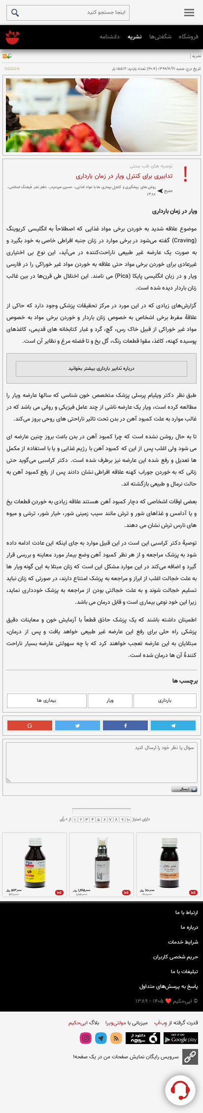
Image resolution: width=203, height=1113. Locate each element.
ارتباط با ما (186, 913)
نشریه (134, 37)
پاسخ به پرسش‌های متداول (168, 986)
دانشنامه (110, 37)
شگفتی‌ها (160, 37)
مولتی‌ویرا (115, 1023)
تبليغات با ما (184, 972)
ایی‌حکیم (78, 1023)
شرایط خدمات (183, 942)
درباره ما (189, 927)
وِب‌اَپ (160, 1023)
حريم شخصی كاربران (175, 957)
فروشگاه (188, 37)
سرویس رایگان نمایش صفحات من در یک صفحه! (125, 1057)
